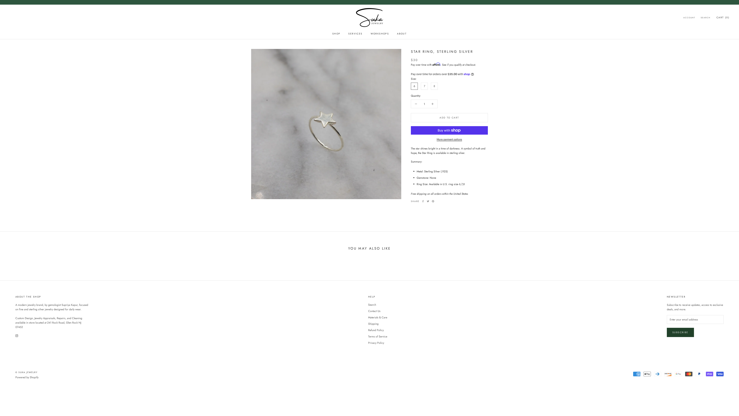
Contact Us (374, 311)
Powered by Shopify (26, 377)
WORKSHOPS (380, 33)
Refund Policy (376, 330)
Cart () (722, 17)
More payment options (449, 139)
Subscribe (680, 332)
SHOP (336, 33)
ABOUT (402, 33)
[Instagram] (16, 335)
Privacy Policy (376, 343)
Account (689, 17)
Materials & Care (377, 317)
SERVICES (355, 33)
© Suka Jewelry (26, 372)
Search (705, 17)
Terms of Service (377, 336)
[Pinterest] (433, 201)
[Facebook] (423, 201)
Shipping (373, 324)
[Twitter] (428, 201)
